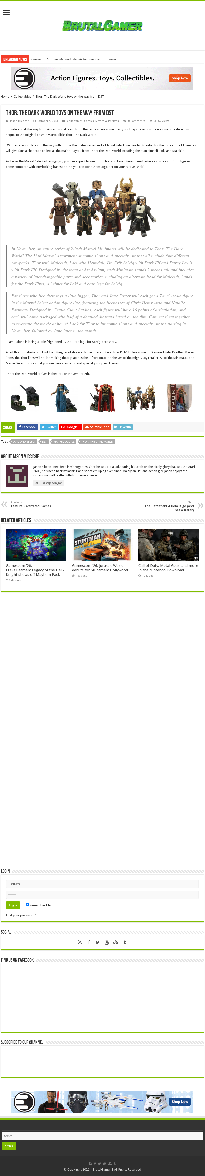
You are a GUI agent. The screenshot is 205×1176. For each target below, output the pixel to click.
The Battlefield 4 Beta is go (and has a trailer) (169, 506)
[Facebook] (89, 942)
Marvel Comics (64, 442)
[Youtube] (107, 942)
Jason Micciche (19, 121)
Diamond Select (24, 442)
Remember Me (40, 905)
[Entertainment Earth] (103, 78)
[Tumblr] (125, 942)
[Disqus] (102, 668)
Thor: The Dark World (97, 442)
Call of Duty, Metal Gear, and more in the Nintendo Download (168, 568)
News (115, 121)
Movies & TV (103, 121)
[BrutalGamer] (102, 25)
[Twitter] (98, 942)
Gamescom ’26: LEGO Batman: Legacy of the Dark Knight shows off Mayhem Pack (35, 570)
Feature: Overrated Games (31, 504)
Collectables (22, 96)
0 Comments (136, 121)
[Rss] (80, 942)
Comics (89, 121)
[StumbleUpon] (116, 942)
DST (44, 442)
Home (5, 96)
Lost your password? (21, 915)
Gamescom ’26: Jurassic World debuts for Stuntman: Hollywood (75, 59)
